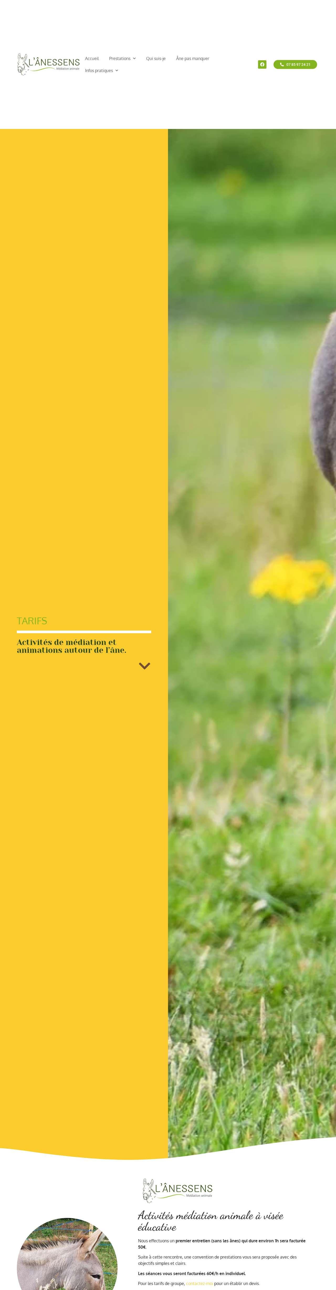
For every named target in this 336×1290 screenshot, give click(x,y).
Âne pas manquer (192, 58)
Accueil (92, 58)
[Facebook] (262, 64)
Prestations (119, 58)
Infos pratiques (99, 70)
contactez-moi (199, 1283)
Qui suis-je (156, 58)
